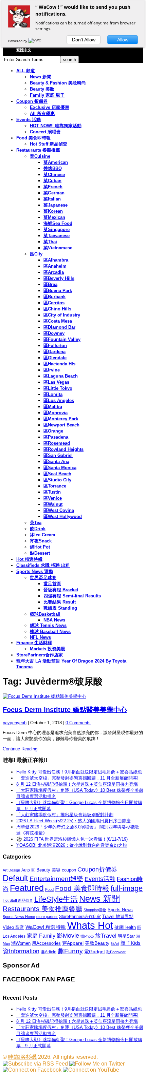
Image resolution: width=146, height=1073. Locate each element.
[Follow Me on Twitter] (97, 1064)
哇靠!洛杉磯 (22, 1057)
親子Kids (131, 943)
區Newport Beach (61, 424)
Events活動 (100, 879)
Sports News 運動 (34, 571)
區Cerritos (54, 302)
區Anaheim (55, 266)
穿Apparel (73, 943)
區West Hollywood (62, 516)
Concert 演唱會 (45, 131)
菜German (54, 192)
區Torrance (54, 485)
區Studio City (57, 479)
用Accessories (46, 943)
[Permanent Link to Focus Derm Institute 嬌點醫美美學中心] (73, 696)
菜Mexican (54, 217)
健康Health (125, 927)
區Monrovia (55, 412)
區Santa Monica (59, 467)
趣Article (48, 952)
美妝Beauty (97, 943)
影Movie (68, 935)
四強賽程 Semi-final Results (72, 595)
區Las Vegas (56, 382)
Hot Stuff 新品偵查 (48, 144)
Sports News (120, 909)
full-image (127, 888)
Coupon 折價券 (32, 101)
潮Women (21, 943)
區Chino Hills (57, 308)
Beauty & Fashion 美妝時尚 (58, 82)
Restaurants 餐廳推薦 (38, 150)
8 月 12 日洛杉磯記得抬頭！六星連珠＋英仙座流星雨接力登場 (77, 784)
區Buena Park (57, 290)
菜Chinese (54, 174)
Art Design (11, 870)
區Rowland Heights (63, 449)
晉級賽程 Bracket (60, 589)
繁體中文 (23, 50)
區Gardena (54, 351)
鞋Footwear (116, 952)
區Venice (52, 498)
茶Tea (35, 522)
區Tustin (52, 492)
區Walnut (52, 504)
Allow (122, 39)
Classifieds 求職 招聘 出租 (43, 565)
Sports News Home (19, 917)
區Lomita (52, 394)
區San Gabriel (58, 455)
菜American (55, 162)
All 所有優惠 (42, 113)
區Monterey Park (60, 418)
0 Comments (78, 722)
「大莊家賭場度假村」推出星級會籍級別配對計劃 (64, 814)
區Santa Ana (56, 461)
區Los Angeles (58, 400)
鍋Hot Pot (40, 547)
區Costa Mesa (57, 321)
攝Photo (87, 936)
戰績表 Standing (60, 608)
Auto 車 (28, 870)
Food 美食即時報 (33, 137)
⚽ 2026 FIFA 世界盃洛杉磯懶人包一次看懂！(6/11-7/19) (72, 839)
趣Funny (70, 951)
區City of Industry (61, 315)
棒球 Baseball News (50, 631)
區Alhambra (55, 260)
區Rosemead (56, 443)
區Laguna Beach (60, 376)
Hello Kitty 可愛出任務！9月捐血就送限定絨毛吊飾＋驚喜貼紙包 (79, 771)
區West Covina (58, 510)
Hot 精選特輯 (29, 559)
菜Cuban (52, 180)
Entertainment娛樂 (56, 878)
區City (36, 253)
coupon (69, 870)
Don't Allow (83, 39)
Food (49, 889)
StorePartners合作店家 (39, 654)
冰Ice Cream (42, 534)
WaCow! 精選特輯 (45, 927)
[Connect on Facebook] (32, 1070)
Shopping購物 (95, 910)
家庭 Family (41, 936)
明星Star (126, 936)
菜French (52, 186)
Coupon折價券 (97, 869)
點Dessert (40, 553)
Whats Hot (90, 925)
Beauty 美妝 (42, 89)
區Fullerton (55, 345)
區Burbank (54, 296)
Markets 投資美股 (47, 648)
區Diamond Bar (59, 327)
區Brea (50, 284)
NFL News (40, 637)
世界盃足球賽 (43, 577)
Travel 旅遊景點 (117, 916)
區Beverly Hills (58, 278)
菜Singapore (56, 229)
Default (15, 878)
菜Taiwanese (56, 235)
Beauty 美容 (48, 870)
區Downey (54, 333)
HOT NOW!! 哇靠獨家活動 (55, 125)
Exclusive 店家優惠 (49, 107)
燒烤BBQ (52, 168)
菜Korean (53, 211)
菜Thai (50, 241)
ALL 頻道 (25, 70)
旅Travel (105, 935)
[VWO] (35, 40)
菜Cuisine (40, 156)
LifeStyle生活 (56, 899)
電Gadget (94, 951)
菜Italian (52, 199)
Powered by (18, 40)
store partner (47, 917)
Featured (27, 888)
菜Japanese (55, 205)
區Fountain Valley (61, 339)
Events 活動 (28, 119)
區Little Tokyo (57, 388)
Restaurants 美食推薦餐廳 (42, 909)
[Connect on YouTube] (91, 1070)
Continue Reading (20, 748)
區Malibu (52, 406)
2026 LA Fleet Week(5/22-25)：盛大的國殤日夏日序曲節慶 (73, 820)
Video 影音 (13, 927)
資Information (21, 951)
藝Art (115, 943)
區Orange (53, 431)
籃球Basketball (45, 614)
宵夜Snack (41, 540)
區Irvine (51, 369)
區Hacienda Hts (59, 363)
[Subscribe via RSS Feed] (35, 1064)
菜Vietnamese (57, 247)
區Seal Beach (57, 473)
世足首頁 (52, 583)
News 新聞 (40, 76)
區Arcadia (53, 272)
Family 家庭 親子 (47, 95)
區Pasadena (55, 437)
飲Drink (37, 528)
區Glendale (55, 357)
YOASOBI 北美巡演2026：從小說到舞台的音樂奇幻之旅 (71, 845)
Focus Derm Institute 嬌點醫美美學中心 (65, 709)
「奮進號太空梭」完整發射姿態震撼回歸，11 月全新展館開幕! (77, 778)
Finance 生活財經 (34, 642)
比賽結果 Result (59, 602)
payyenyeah (14, 722)
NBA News (54, 619)
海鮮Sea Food (57, 223)
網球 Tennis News (48, 625)
